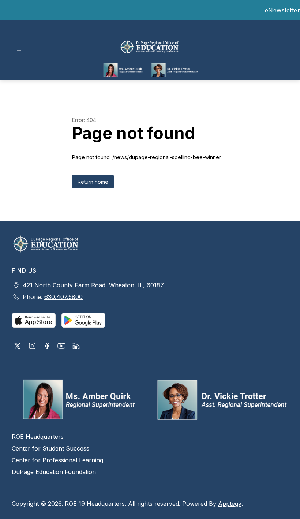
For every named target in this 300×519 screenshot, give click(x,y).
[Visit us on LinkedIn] (76, 346)
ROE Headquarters (38, 436)
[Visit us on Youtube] (61, 346)
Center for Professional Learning (57, 460)
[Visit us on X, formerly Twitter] (17, 346)
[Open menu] (19, 50)
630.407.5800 (63, 296)
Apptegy (229, 503)
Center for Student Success (50, 448)
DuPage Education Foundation (54, 471)
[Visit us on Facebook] (47, 346)
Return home (93, 182)
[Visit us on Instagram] (32, 346)
